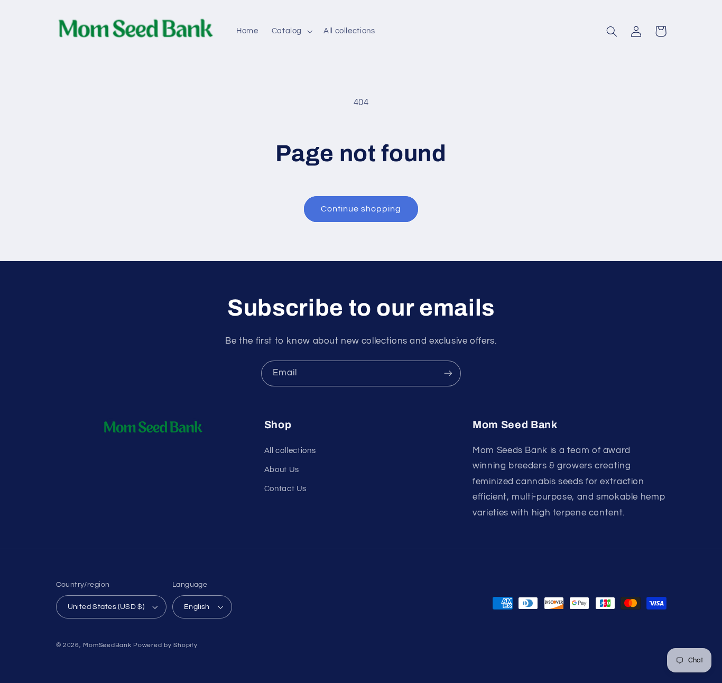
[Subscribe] (448, 373)
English (197, 607)
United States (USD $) (106, 607)
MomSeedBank (107, 645)
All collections (290, 451)
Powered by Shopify (165, 645)
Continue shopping (361, 209)
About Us (281, 470)
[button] (291, 31)
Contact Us (285, 489)
